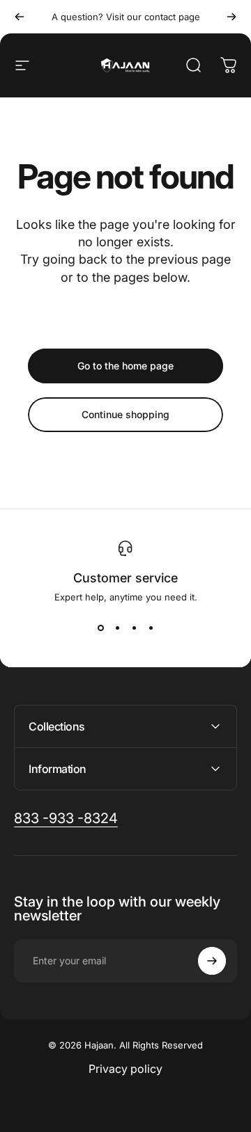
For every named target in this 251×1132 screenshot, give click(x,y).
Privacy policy (125, 1069)
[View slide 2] (117, 627)
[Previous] (19, 16)
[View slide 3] (134, 627)
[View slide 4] (150, 627)
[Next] (231, 16)
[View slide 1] (100, 627)
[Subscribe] (212, 961)
